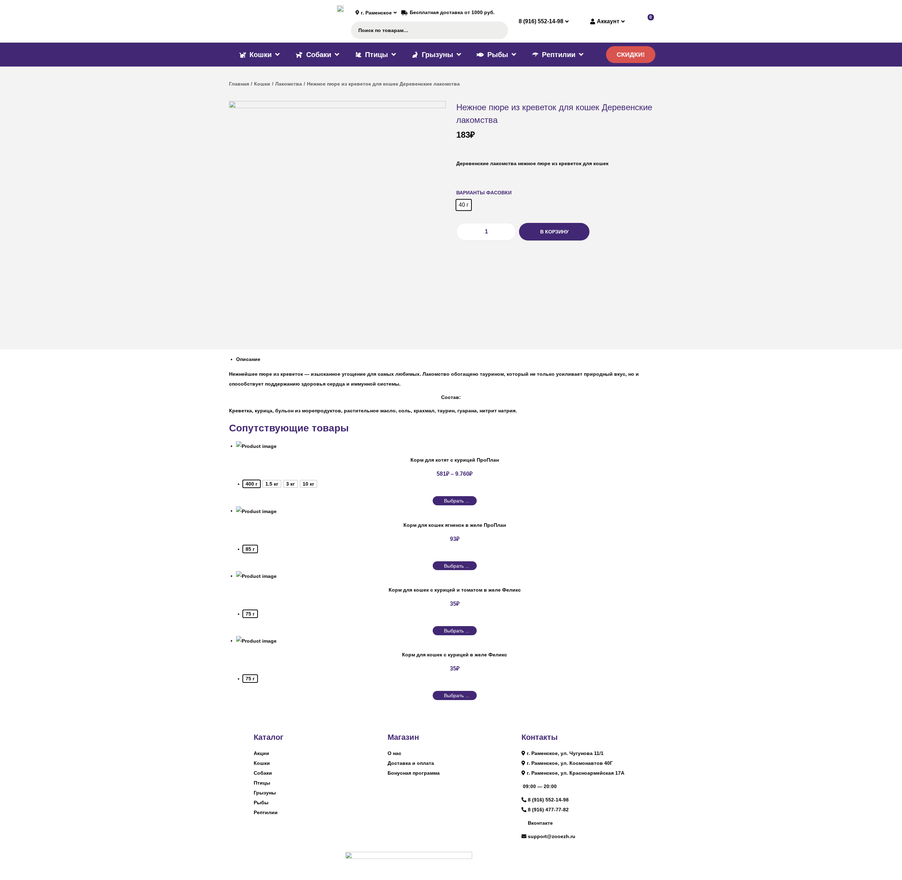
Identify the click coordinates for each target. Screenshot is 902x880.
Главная (239, 84)
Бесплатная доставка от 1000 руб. (452, 12)
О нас (394, 753)
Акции (261, 753)
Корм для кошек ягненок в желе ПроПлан (454, 525)
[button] (630, 54)
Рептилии (266, 812)
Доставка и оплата (411, 763)
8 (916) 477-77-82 (548, 809)
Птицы (262, 783)
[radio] (463, 205)
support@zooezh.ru (551, 836)
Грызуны (265, 792)
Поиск (499, 30)
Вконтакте (540, 823)
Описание (248, 359)
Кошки (262, 84)
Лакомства (288, 84)
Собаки (263, 773)
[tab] (454, 359)
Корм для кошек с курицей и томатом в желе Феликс (455, 590)
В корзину (554, 232)
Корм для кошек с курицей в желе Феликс (454, 654)
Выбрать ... (456, 501)
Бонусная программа (414, 773)
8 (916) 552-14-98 (548, 800)
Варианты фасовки (484, 192)
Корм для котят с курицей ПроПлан (454, 460)
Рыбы (261, 802)
